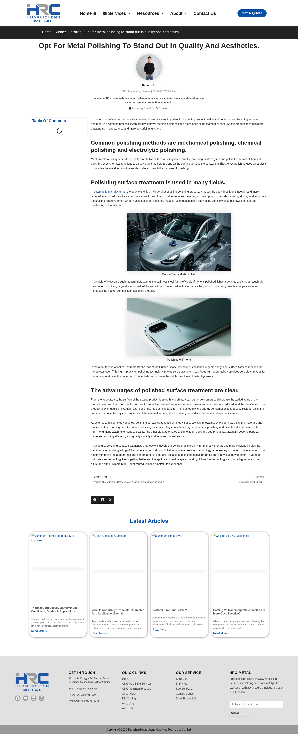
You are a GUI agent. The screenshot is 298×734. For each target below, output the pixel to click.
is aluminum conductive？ (169, 610)
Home (86, 13)
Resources (148, 13)
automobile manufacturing (110, 191)
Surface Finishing (67, 32)
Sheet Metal (129, 693)
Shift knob (181, 683)
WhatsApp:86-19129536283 (83, 700)
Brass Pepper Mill (186, 698)
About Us (127, 708)
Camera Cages (185, 693)
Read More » (39, 631)
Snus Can (181, 678)
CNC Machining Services (136, 683)
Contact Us (204, 13)
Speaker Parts (184, 688)
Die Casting (129, 698)
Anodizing (128, 703)
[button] (95, 500)
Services (117, 13)
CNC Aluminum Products (136, 688)
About (176, 13)
